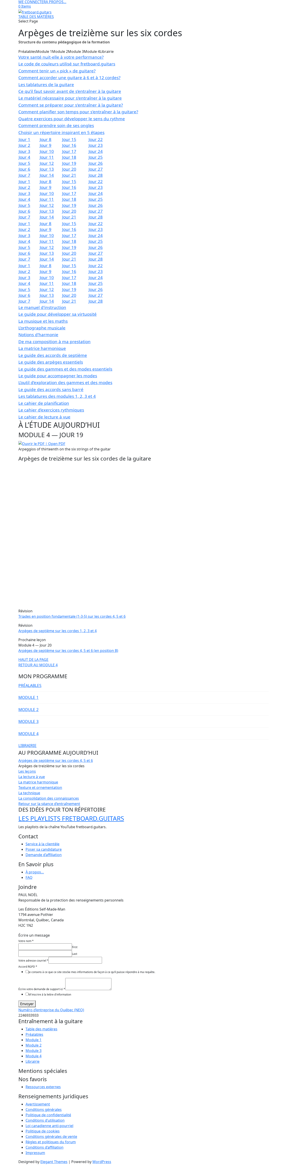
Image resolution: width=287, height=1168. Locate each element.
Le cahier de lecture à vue (44, 417)
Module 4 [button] (92, 51)
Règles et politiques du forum (51, 1141)
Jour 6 (24, 169)
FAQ (29, 877)
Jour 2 (24, 145)
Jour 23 (96, 145)
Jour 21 (69, 175)
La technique (29, 792)
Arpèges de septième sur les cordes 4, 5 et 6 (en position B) (68, 650)
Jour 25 (96, 157)
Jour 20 (69, 169)
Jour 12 (47, 163)
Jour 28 (96, 175)
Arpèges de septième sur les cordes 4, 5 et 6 (55, 760)
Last (74, 954)
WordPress (101, 1161)
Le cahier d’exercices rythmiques (51, 410)
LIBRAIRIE (27, 745)
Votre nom (26, 941)
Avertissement (38, 1104)
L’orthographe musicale (41, 328)
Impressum (35, 1152)
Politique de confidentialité (48, 1114)
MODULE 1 (28, 697)
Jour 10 (47, 151)
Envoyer (27, 1003)
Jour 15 (69, 139)
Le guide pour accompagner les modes (57, 376)
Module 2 (33, 1045)
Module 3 (33, 1050)
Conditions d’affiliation (44, 1147)
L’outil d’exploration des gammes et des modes (65, 382)
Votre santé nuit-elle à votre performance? (61, 57)
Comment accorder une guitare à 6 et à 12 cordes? (69, 78)
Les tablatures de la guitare (46, 84)
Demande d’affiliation (44, 854)
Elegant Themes (53, 1161)
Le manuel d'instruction (42, 307)
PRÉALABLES (29, 685)
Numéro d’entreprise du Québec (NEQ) (51, 1009)
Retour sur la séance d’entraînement (49, 803)
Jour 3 (24, 151)
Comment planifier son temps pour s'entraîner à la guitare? (78, 112)
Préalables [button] (27, 51)
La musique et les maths (43, 321)
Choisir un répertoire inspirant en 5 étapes (61, 132)
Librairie (32, 1061)
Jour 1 (24, 139)
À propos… (35, 872)
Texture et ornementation (40, 787)
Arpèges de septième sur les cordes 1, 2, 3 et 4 (57, 630)
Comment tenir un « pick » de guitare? (57, 71)
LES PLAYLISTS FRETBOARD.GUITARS (71, 818)
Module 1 (33, 1039)
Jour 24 (96, 151)
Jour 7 (24, 175)
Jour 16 (69, 145)
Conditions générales (44, 1109)
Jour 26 (96, 163)
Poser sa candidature (44, 849)
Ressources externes (43, 1086)
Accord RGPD (27, 967)
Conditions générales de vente (51, 1136)
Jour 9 (45, 145)
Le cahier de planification (43, 403)
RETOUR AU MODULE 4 (38, 664)
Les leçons (27, 771)
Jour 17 (69, 151)
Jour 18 (69, 157)
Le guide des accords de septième (52, 355)
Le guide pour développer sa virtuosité (57, 314)
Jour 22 (96, 139)
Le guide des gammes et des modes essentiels (65, 369)
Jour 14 (47, 175)
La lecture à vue (31, 776)
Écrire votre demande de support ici (41, 989)
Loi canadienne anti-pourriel (49, 1125)
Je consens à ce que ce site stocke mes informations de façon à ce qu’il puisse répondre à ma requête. (91, 972)
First (74, 947)
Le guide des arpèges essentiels (50, 362)
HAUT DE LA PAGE (33, 659)
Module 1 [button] (44, 51)
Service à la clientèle (42, 843)
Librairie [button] (107, 51)
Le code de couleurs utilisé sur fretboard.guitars (66, 64)
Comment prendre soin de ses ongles (56, 125)
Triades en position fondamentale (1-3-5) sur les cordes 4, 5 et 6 (72, 616)
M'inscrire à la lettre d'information (49, 994)
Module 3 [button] (76, 51)
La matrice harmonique (42, 348)
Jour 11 (47, 157)
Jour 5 (24, 163)
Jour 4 (24, 157)
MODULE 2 (28, 709)
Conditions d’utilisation (45, 1120)
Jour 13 (47, 169)
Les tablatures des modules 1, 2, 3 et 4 (57, 396)
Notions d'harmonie (38, 335)
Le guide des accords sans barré (50, 389)
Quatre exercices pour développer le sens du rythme (71, 119)
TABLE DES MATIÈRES (36, 16)
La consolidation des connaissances (48, 798)
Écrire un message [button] (34, 935)
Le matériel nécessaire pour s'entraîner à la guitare (70, 98)
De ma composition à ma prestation (54, 342)
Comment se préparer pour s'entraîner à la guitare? (70, 105)
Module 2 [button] (60, 51)
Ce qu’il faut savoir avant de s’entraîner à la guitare (69, 91)
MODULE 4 (28, 733)
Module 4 (33, 1056)
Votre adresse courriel (33, 960)
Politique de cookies (43, 1131)
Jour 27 (96, 169)
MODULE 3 (28, 721)
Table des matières (41, 1029)
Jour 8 (45, 139)
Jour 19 (69, 163)
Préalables (34, 1034)
